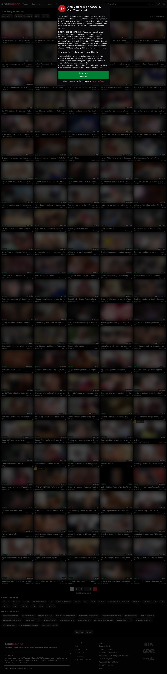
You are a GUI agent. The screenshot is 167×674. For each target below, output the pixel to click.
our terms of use (98, 81)
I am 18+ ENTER (83, 75)
